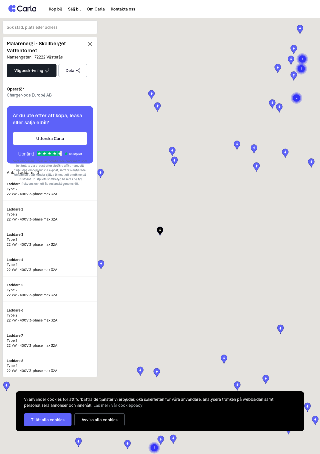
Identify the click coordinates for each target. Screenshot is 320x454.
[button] (160, 231)
